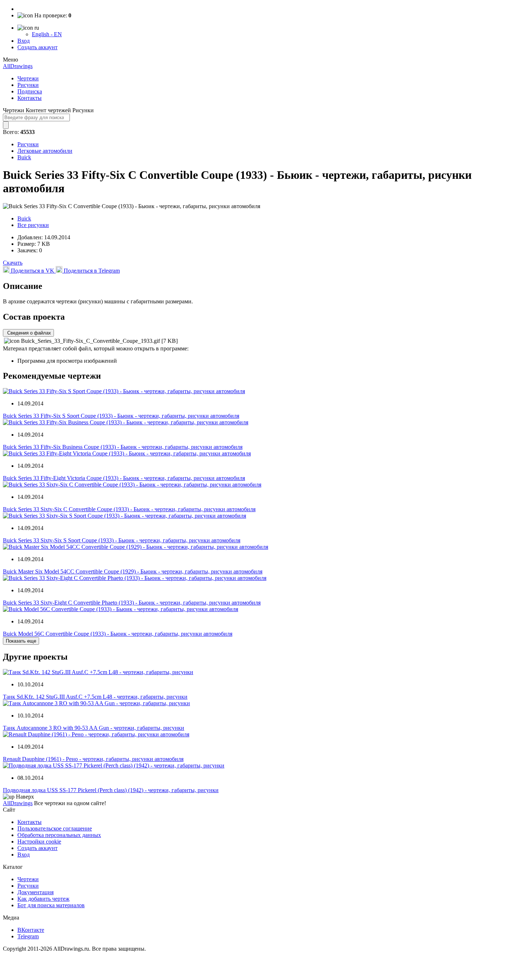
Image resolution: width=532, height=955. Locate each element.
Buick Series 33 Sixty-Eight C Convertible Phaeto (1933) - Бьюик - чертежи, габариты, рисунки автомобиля (132, 602)
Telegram (28, 936)
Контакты (29, 98)
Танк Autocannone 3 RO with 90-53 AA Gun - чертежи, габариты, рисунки (93, 728)
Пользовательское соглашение (54, 828)
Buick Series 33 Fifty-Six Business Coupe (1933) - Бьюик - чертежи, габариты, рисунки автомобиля (122, 447)
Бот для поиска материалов (51, 905)
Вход (23, 41)
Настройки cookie (39, 841)
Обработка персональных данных (59, 835)
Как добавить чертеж (43, 899)
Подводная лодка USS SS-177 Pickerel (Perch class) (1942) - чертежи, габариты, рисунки (111, 790)
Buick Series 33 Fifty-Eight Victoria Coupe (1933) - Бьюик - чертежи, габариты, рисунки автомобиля (124, 478)
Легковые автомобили (44, 151)
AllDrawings (18, 66)
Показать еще (21, 641)
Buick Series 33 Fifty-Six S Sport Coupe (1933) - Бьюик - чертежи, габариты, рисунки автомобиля (121, 416)
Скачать (12, 263)
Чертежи (28, 78)
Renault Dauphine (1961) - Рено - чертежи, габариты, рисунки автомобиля (93, 759)
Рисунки (28, 85)
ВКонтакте (30, 930)
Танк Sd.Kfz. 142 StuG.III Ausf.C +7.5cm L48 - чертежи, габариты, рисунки (95, 697)
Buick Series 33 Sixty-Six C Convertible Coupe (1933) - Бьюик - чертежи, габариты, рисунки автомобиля (129, 509)
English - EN (47, 34)
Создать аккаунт (37, 47)
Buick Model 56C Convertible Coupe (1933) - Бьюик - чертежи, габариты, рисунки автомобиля (117, 634)
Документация (35, 892)
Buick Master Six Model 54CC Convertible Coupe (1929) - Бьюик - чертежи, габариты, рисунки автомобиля (132, 571)
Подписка (29, 91)
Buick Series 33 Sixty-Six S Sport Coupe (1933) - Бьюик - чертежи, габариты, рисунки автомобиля (121, 540)
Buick (24, 157)
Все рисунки (33, 225)
